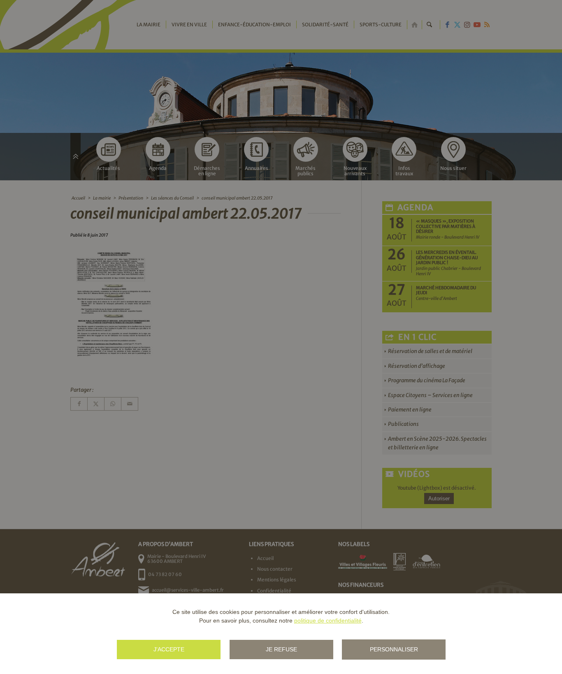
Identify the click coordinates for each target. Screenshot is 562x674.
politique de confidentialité (328, 620)
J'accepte (168, 649)
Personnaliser (394, 649)
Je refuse (281, 649)
